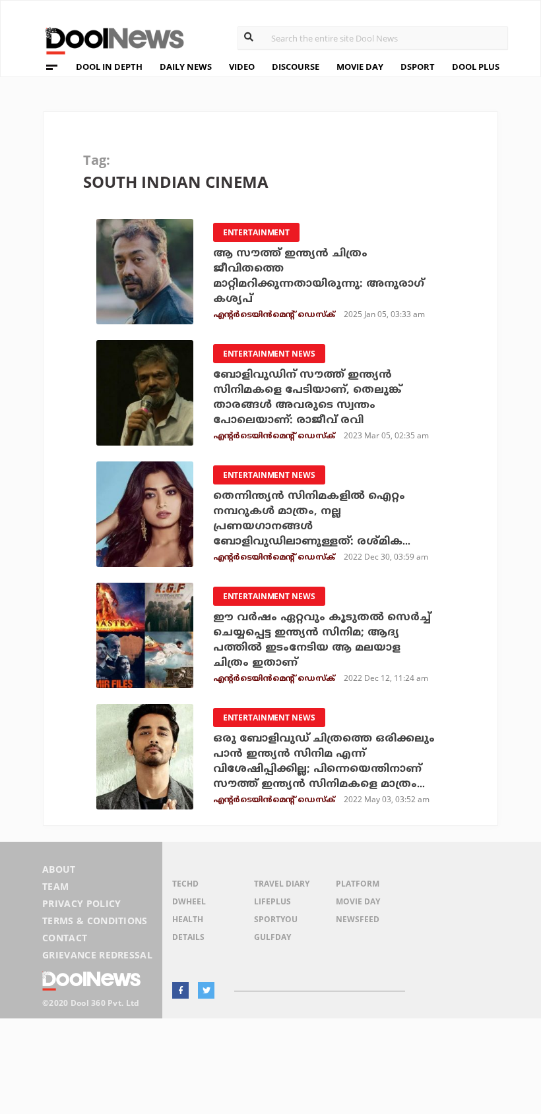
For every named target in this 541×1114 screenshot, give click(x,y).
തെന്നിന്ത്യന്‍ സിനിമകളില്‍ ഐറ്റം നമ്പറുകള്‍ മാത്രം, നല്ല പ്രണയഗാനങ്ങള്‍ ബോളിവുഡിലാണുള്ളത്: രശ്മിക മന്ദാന (309, 527)
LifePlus (272, 901)
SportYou (276, 919)
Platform (357, 883)
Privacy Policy (81, 903)
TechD (185, 883)
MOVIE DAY (359, 67)
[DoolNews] (109, 39)
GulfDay (272, 937)
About (59, 869)
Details (188, 937)
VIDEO (242, 67)
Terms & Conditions (95, 920)
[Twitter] (206, 990)
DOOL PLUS (475, 67)
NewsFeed (357, 919)
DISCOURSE (295, 67)
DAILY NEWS (186, 67)
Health (187, 919)
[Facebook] (180, 990)
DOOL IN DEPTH (109, 67)
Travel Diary (281, 883)
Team (55, 886)
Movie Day (358, 901)
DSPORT (417, 67)
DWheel (189, 901)
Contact (64, 937)
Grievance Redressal (97, 955)
